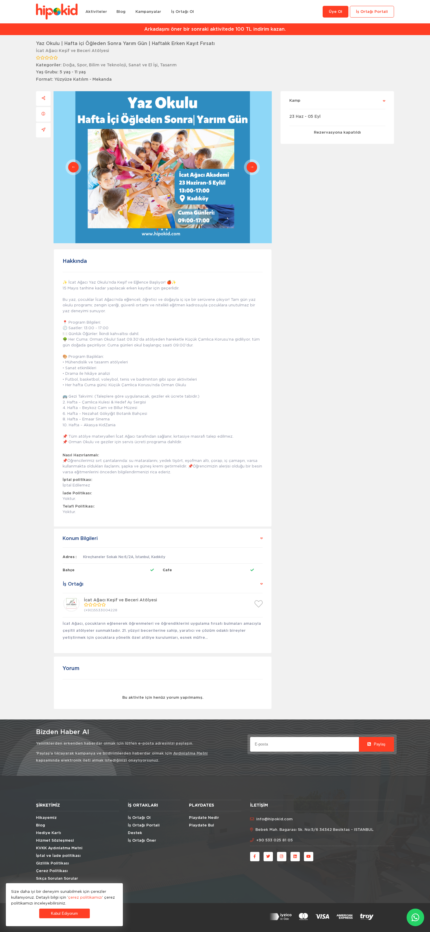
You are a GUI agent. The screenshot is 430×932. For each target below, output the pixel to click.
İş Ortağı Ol (182, 12)
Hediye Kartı (48, 833)
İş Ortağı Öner (142, 841)
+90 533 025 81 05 (274, 840)
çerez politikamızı (85, 897)
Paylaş (379, 744)
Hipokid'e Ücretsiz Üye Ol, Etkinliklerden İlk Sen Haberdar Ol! (215, 29)
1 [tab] (157, 229)
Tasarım (168, 65)
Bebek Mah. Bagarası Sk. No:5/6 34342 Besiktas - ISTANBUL (314, 830)
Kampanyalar (148, 12)
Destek (135, 833)
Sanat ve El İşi (143, 65)
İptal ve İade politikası (58, 856)
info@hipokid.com (274, 819)
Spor (82, 65)
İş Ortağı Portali (372, 12)
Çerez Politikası (52, 871)
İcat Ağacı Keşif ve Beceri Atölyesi (72, 51)
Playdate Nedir (204, 818)
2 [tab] (162, 229)
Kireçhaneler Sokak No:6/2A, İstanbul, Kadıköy (124, 557)
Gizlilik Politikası (52, 863)
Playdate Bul (201, 825)
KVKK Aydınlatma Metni (59, 848)
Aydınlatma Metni (190, 753)
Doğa (69, 65)
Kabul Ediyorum (64, 913)
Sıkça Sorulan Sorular (57, 879)
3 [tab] (167, 229)
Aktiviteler (96, 12)
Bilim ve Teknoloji (107, 65)
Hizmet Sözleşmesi (55, 841)
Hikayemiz (46, 818)
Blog (120, 12)
